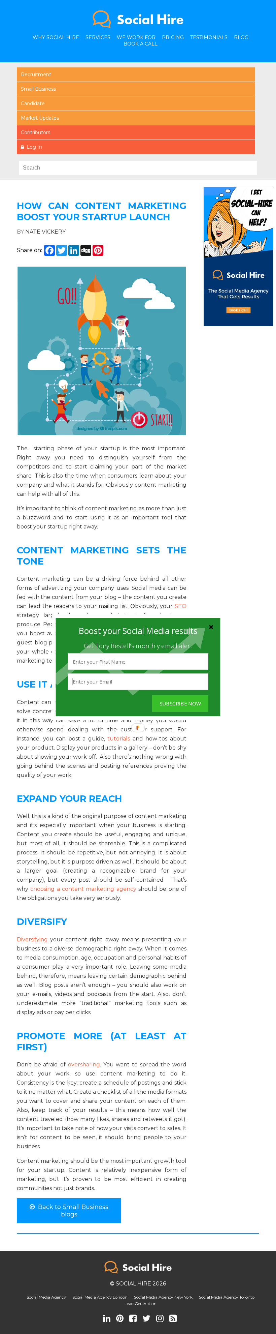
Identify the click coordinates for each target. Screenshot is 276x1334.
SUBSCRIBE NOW (180, 703)
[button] (138, 631)
